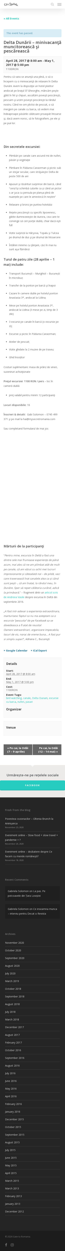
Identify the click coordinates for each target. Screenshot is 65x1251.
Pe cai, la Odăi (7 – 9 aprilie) (17, 749)
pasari (29, 701)
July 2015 (10, 1150)
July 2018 (10, 1011)
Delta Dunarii (39, 698)
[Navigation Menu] (59, 4)
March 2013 (12, 1188)
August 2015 (12, 1142)
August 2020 (12, 965)
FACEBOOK (32, 785)
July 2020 (10, 973)
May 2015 (11, 1165)
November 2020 (14, 942)
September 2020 (14, 958)
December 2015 (14, 1119)
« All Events (11, 18)
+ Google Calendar (15, 650)
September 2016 (14, 1058)
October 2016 (13, 1050)
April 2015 (11, 1173)
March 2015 (12, 1180)
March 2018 (12, 1019)
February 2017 (13, 1042)
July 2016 (10, 1073)
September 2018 (14, 996)
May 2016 (11, 1088)
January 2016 (12, 1111)
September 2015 (14, 1134)
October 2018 (13, 988)
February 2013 (13, 1196)
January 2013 (12, 1203)
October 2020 (13, 950)
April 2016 (11, 1096)
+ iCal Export (39, 650)
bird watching (14, 698)
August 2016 (12, 1065)
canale (27, 698)
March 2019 (12, 981)
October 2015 (13, 1127)
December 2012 (14, 1211)
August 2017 (12, 1035)
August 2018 (12, 1004)
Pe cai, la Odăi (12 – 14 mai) (48, 749)
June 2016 (11, 1081)
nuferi (21, 701)
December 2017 (14, 1027)
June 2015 (11, 1157)
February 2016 (13, 1104)
